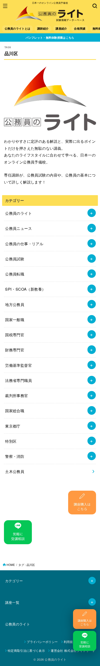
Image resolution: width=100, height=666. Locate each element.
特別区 (11, 441)
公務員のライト (18, 213)
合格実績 (79, 29)
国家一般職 (14, 319)
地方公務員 (14, 304)
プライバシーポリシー (42, 641)
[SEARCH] (95, 6)
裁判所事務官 (16, 395)
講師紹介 (43, 29)
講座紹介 (61, 29)
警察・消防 (14, 456)
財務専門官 (14, 350)
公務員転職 (14, 274)
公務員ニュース (18, 228)
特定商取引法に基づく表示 (26, 650)
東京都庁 (12, 426)
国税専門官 (14, 334)
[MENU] (5, 6)
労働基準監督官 (18, 365)
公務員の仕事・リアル (24, 243)
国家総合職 (14, 410)
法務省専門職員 (18, 380)
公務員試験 (14, 259)
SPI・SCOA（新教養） (25, 289)
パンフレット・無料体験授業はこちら (50, 37)
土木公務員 (14, 471)
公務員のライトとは (17, 29)
